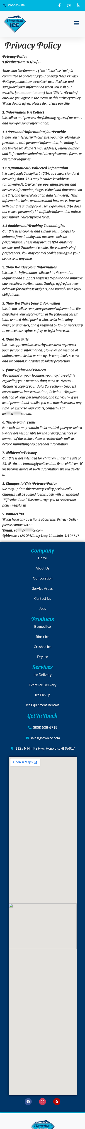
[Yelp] (56, 1101)
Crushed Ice (42, 647)
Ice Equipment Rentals (42, 705)
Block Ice (42, 637)
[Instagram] (42, 1101)
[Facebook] (28, 1101)
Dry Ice (42, 657)
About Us (42, 568)
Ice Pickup (42, 695)
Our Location (42, 578)
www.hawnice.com (30, 92)
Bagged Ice (42, 626)
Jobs (42, 608)
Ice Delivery (43, 675)
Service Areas (42, 588)
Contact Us (42, 598)
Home (42, 558)
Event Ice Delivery (42, 685)
